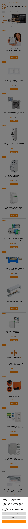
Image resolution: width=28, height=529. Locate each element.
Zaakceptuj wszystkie (14, 521)
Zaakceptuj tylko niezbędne (14, 513)
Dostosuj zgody (14, 517)
